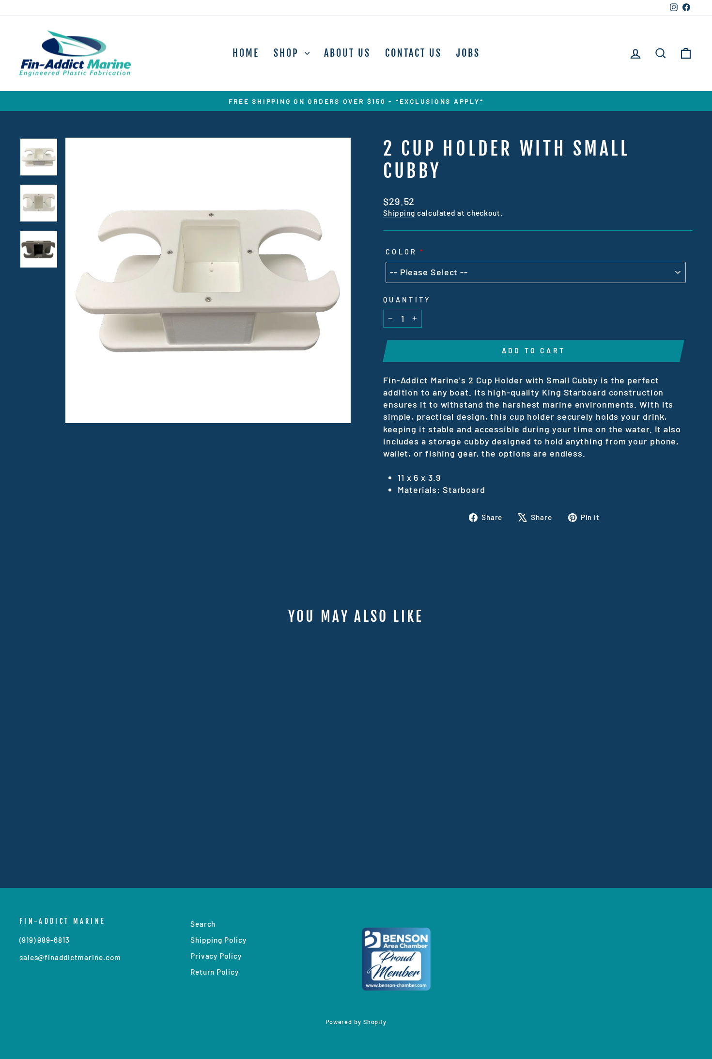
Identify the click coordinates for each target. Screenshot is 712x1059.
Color (402, 252)
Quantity (407, 300)
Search (203, 923)
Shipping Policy (218, 939)
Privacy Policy (216, 955)
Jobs (468, 53)
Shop (288, 53)
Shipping (399, 212)
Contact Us (413, 53)
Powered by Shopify (356, 1022)
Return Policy (214, 971)
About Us (347, 53)
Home (245, 53)
